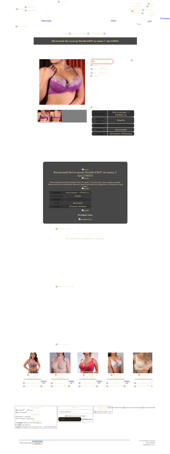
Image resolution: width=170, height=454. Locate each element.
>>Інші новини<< (65, 412)
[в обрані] (132, 60)
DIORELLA (97, 33)
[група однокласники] (132, 407)
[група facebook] (148, 407)
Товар (65, 33)
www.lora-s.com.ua (148, 441)
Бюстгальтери (80, 33)
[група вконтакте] (115, 407)
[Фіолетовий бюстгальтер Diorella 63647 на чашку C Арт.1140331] (43, 116)
